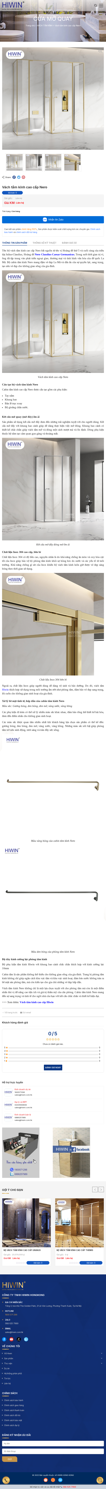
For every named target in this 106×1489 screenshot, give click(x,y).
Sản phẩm (8, 1358)
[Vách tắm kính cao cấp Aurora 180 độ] (79, 1222)
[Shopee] (46, 1480)
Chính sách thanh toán (14, 1410)
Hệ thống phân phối (13, 1373)
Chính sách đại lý (11, 1425)
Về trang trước (11, 1012)
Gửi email (26, 1012)
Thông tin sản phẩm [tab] (14, 242)
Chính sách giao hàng (14, 1405)
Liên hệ (7, 1383)
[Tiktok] (19, 1339)
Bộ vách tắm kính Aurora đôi (19, 1250)
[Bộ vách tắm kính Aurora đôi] (26, 1222)
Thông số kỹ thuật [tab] (44, 242)
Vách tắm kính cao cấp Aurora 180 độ (77, 1250)
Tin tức (7, 1378)
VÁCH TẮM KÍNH (44, 25)
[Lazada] (53, 1480)
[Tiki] (60, 1480)
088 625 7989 (69, 1487)
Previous (7, 162)
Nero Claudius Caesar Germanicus (54, 254)
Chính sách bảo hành (13, 1400)
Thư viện (8, 1363)
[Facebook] (4, 1339)
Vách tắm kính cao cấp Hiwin (37, 1002)
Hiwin (5, 689)
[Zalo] (26, 1339)
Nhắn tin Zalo (55, 219)
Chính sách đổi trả (12, 1415)
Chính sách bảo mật (13, 1420)
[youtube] (11, 1339)
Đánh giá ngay (53, 1067)
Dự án (7, 1368)
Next (79, 162)
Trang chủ (30, 25)
